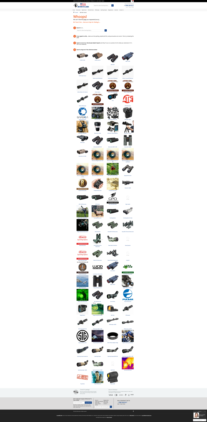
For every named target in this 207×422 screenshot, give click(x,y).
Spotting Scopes (104, 10)
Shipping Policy (106, 400)
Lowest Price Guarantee (99, 401)
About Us (96, 400)
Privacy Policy (106, 402)
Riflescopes (97, 10)
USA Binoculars (78, 411)
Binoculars (78, 10)
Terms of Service (98, 403)
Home (74, 10)
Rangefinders (110, 10)
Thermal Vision (91, 10)
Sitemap (96, 404)
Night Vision (84, 10)
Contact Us (121, 10)
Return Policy (106, 401)
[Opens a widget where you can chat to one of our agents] (200, 416)
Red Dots (116, 10)
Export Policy (97, 402)
